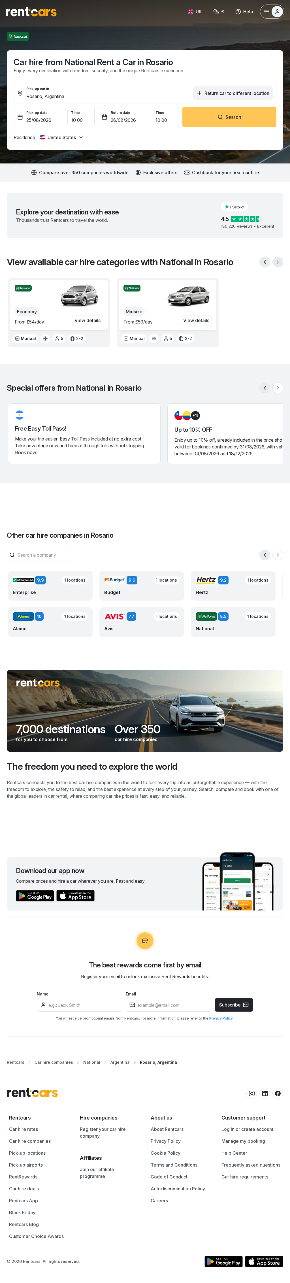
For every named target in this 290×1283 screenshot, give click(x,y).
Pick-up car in (37, 89)
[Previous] (264, 262)
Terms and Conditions (174, 1165)
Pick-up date (37, 112)
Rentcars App (23, 1200)
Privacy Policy (221, 1018)
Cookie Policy (165, 1153)
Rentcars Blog (24, 1224)
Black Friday (22, 1212)
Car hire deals (24, 1188)
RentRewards (23, 1177)
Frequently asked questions (250, 1165)
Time (75, 112)
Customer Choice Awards (36, 1236)
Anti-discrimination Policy (178, 1188)
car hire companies (136, 739)
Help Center (234, 1153)
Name (42, 993)
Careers (159, 1200)
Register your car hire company (103, 1132)
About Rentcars (167, 1129)
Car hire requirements (244, 1177)
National (91, 1062)
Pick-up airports (26, 1165)
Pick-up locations (27, 1153)
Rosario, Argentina (158, 1062)
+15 (195, 415)
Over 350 (138, 729)
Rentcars (15, 1062)
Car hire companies (54, 1062)
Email (131, 993)
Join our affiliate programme (97, 1173)
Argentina (120, 1062)
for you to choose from (41, 739)
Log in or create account (247, 1129)
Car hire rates (23, 1129)
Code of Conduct (169, 1177)
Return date (120, 112)
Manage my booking (243, 1141)
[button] (239, 206)
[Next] (277, 262)
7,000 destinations (61, 729)
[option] (25, 338)
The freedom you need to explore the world (92, 766)
